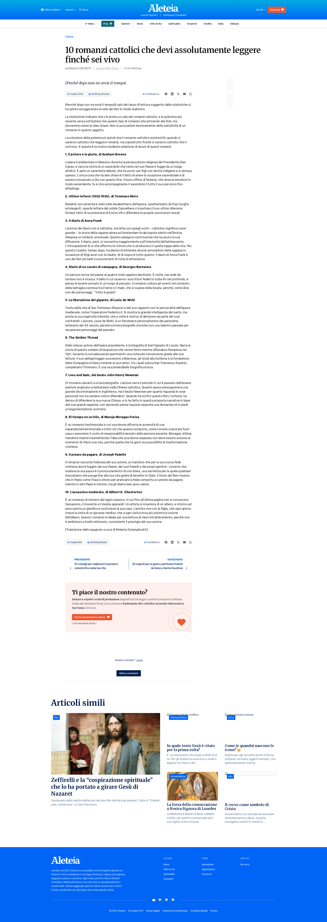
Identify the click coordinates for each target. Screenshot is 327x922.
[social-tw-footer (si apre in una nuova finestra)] (166, 900)
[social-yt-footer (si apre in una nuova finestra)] (153, 900)
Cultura (69, 36)
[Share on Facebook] (166, 94)
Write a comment (128, 673)
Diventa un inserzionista (175, 910)
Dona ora (275, 9)
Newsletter (208, 864)
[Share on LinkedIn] (172, 94)
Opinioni (125, 23)
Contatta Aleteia (198, 910)
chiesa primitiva (178, 717)
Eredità (208, 23)
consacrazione (177, 776)
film (56, 717)
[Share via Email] (184, 94)
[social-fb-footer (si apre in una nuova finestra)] (160, 900)
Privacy (214, 910)
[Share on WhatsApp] (190, 94)
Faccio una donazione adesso (90, 617)
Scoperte (192, 23)
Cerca (85, 9)
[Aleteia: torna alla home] (163, 8)
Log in (139, 660)
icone (231, 717)
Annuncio (207, 874)
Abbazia (234, 23)
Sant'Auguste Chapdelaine (174, 15)
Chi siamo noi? (135, 910)
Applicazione (208, 869)
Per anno (245, 864)
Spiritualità (174, 23)
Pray (105, 23)
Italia (220, 23)
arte (230, 776)
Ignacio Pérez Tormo (107, 68)
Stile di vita (156, 23)
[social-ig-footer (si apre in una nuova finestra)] (173, 900)
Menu (91, 23)
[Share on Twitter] (178, 94)
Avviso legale (153, 910)
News (140, 23)
